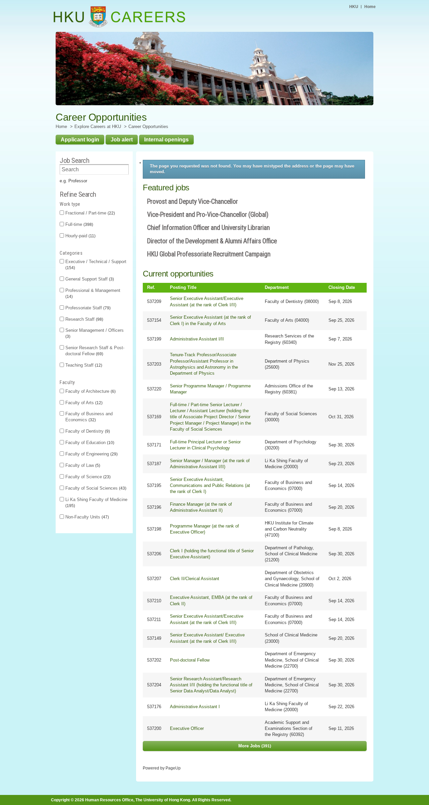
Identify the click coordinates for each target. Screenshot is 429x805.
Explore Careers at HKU (97, 126)
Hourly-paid (79, 235)
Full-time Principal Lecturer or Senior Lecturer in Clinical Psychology (205, 444)
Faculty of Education (89, 442)
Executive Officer (187, 728)
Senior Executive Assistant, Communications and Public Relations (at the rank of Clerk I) (210, 485)
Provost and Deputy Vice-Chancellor (192, 201)
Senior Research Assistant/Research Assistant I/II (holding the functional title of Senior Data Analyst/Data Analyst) (211, 684)
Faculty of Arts (83, 402)
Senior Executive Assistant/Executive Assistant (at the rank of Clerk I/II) (206, 301)
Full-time (78, 224)
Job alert (122, 139)
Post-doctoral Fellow (189, 660)
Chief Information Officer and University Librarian (208, 228)
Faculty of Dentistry (87, 431)
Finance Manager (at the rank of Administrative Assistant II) (201, 507)
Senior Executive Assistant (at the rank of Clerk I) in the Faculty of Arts (210, 320)
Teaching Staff (83, 365)
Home (370, 6)
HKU (353, 6)
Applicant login (80, 139)
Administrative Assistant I (195, 706)
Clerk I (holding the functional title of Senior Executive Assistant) (212, 553)
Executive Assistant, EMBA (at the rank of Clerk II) (211, 600)
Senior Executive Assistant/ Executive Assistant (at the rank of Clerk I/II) (207, 637)
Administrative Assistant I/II (197, 339)
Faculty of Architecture (89, 391)
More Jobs (254, 745)
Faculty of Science (87, 476)
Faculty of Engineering (90, 453)
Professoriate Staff (87, 307)
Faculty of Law (82, 465)
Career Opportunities (148, 126)
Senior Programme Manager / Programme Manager (210, 388)
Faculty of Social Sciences (95, 488)
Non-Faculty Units (86, 516)
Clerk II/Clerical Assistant (194, 578)
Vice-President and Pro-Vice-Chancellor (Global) (207, 215)
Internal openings (166, 139)
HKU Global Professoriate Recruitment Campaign (208, 254)
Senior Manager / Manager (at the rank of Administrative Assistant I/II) (210, 463)
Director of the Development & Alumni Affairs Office (212, 241)
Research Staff (83, 319)
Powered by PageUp (162, 768)
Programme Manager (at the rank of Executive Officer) (204, 529)
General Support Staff (89, 279)
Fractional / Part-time (89, 212)
